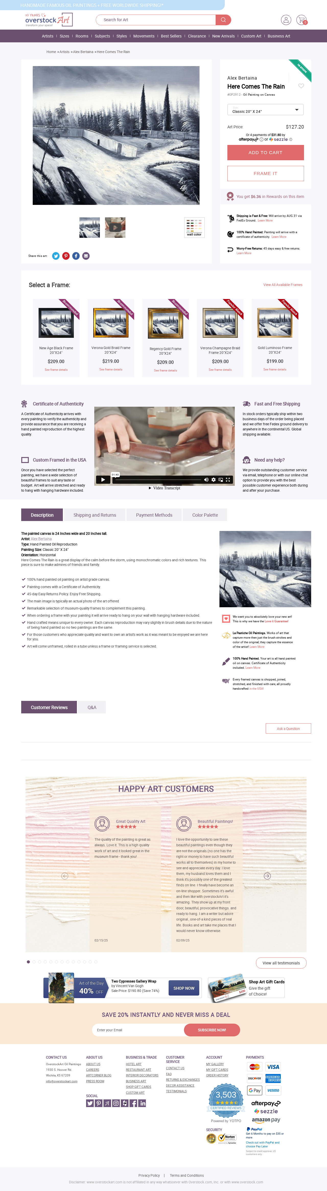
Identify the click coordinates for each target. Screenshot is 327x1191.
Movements (144, 36)
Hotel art (134, 1064)
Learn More (265, 220)
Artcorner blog (98, 1075)
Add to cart (266, 152)
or (278, 139)
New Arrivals (223, 36)
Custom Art (251, 36)
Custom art (135, 1093)
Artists (47, 36)
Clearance (197, 36)
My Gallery (215, 1064)
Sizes (64, 36)
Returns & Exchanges (183, 1080)
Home (51, 51)
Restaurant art (138, 1070)
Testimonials (176, 1091)
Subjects (102, 36)
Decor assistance (180, 1085)
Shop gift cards (138, 1087)
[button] (267, 876)
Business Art (279, 36)
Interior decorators (142, 1075)
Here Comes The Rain (113, 51)
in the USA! (256, 688)
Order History (217, 1075)
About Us (93, 1064)
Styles (121, 36)
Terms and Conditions (187, 1175)
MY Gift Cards (217, 1070)
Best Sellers (171, 36)
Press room (95, 1081)
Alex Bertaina (83, 51)
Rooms (82, 36)
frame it (265, 173)
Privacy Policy (149, 1175)
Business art (136, 1081)
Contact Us (175, 1068)
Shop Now (183, 988)
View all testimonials (281, 963)
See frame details (56, 369)
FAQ (169, 1074)
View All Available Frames (282, 285)
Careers (92, 1070)
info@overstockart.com (61, 1081)
